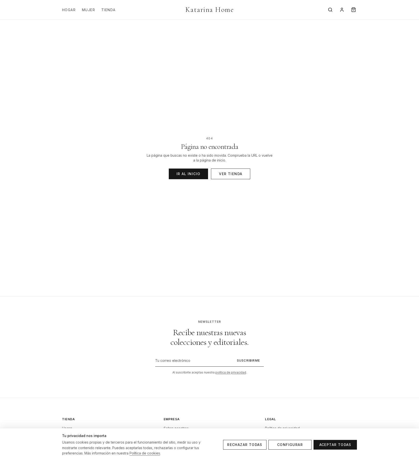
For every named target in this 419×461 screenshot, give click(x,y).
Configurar (290, 445)
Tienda (108, 10)
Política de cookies (144, 453)
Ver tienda (230, 174)
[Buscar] (330, 9)
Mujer (88, 10)
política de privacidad (230, 372)
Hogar (69, 10)
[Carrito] (353, 9)
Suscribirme (248, 360)
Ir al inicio (189, 174)
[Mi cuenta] (342, 9)
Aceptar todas (335, 445)
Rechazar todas (244, 445)
